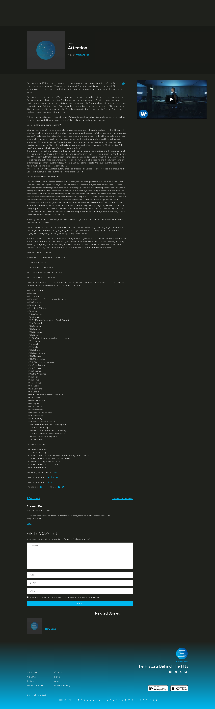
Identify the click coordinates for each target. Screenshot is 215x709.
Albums (31, 676)
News (57, 676)
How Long (50, 628)
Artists (30, 681)
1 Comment (33, 498)
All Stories (32, 672)
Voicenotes (82, 54)
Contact (58, 672)
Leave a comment (122, 498)
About (57, 681)
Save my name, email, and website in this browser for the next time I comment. (65, 597)
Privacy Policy (62, 685)
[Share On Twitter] (63, 487)
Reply (29, 523)
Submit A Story (35, 685)
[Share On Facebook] (59, 487)
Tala (40, 486)
